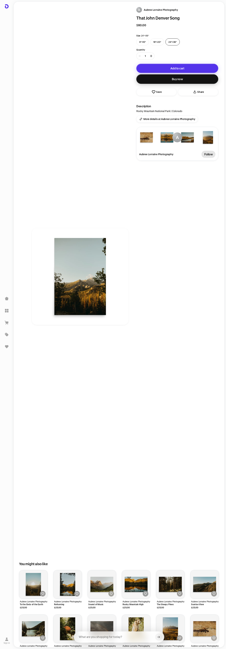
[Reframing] (67, 584)
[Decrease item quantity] (139, 56)
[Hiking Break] (33, 628)
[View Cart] (6, 322)
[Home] (6, 298)
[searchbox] (119, 637)
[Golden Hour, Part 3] (170, 628)
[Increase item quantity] (151, 56)
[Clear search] (158, 637)
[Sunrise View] (204, 584)
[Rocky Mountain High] (136, 584)
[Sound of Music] (102, 584)
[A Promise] (102, 628)
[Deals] (6, 334)
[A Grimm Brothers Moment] (67, 628)
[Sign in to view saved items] (6, 346)
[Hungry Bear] (136, 628)
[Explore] (6, 310)
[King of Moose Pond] (204, 628)
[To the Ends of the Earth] (33, 584)
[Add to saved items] (43, 594)
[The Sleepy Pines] (170, 584)
